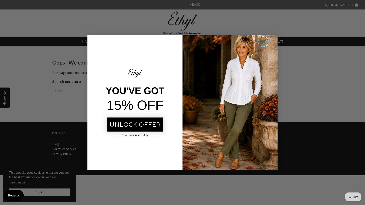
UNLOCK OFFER (135, 124)
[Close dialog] (263, 41)
